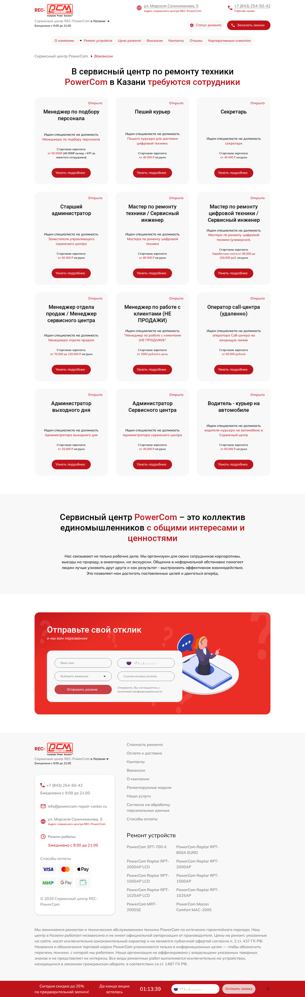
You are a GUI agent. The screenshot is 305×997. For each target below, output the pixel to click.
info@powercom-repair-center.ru (77, 806)
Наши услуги (139, 796)
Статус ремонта (208, 25)
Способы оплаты (142, 818)
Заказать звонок (251, 25)
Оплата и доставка (144, 753)
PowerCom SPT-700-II (146, 846)
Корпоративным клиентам (229, 40)
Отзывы (196, 40)
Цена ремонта (129, 40)
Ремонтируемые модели (149, 787)
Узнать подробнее (70, 172)
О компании (64, 40)
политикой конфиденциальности (139, 691)
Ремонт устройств (98, 40)
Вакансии (155, 40)
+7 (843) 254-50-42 (252, 5)
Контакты (176, 40)
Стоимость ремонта (145, 744)
